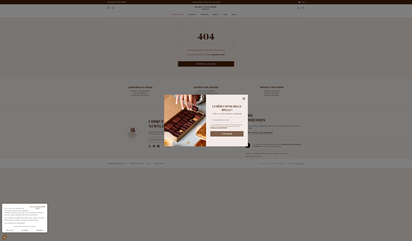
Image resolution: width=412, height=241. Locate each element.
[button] (4, 237)
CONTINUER (227, 134)
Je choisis (24, 230)
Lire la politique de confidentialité (14, 223)
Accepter (39, 230)
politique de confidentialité (218, 127)
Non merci (9, 230)
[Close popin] (244, 98)
